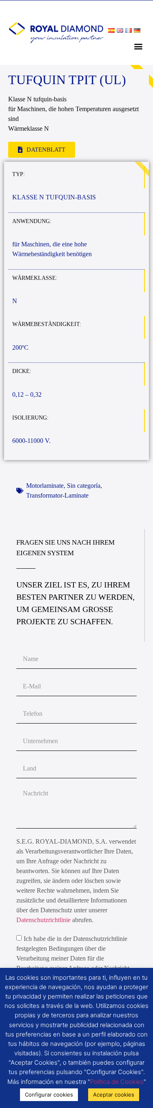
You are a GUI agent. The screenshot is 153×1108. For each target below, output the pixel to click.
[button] (138, 46)
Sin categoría (83, 485)
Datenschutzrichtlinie (43, 919)
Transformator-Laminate (57, 495)
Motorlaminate (45, 485)
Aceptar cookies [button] (113, 1094)
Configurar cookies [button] (49, 1094)
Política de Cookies (117, 1082)
